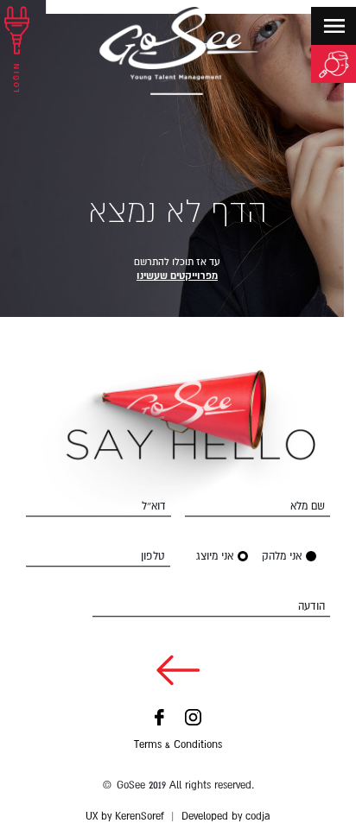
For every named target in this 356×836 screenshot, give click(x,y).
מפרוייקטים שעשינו (177, 275)
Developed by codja (225, 816)
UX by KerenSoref (125, 816)
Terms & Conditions (178, 744)
